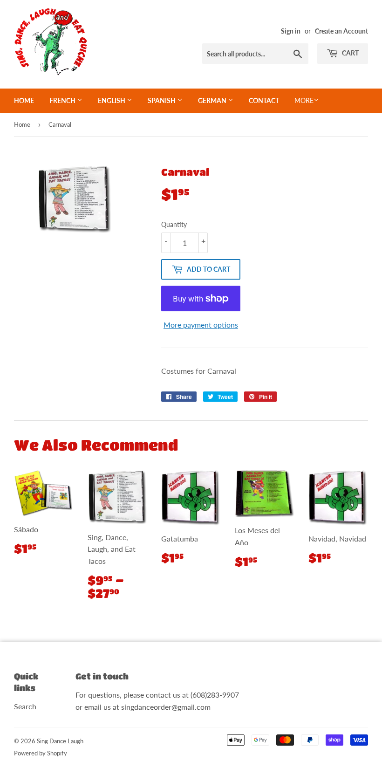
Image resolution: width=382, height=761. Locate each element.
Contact (264, 100)
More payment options (201, 324)
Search (25, 706)
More (304, 100)
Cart (350, 53)
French (63, 100)
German (213, 100)
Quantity (174, 224)
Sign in (290, 31)
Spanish (162, 100)
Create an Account (341, 31)
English (112, 100)
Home (24, 100)
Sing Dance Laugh (60, 741)
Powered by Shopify (40, 753)
